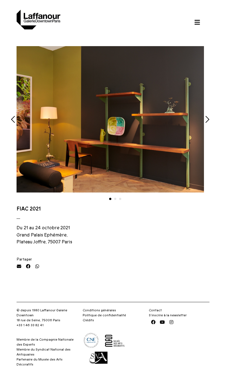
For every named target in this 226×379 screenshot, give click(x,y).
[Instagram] (171, 322)
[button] (197, 22)
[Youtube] (162, 322)
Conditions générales (99, 310)
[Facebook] (153, 322)
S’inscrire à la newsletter (168, 315)
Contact (155, 310)
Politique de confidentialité (104, 315)
